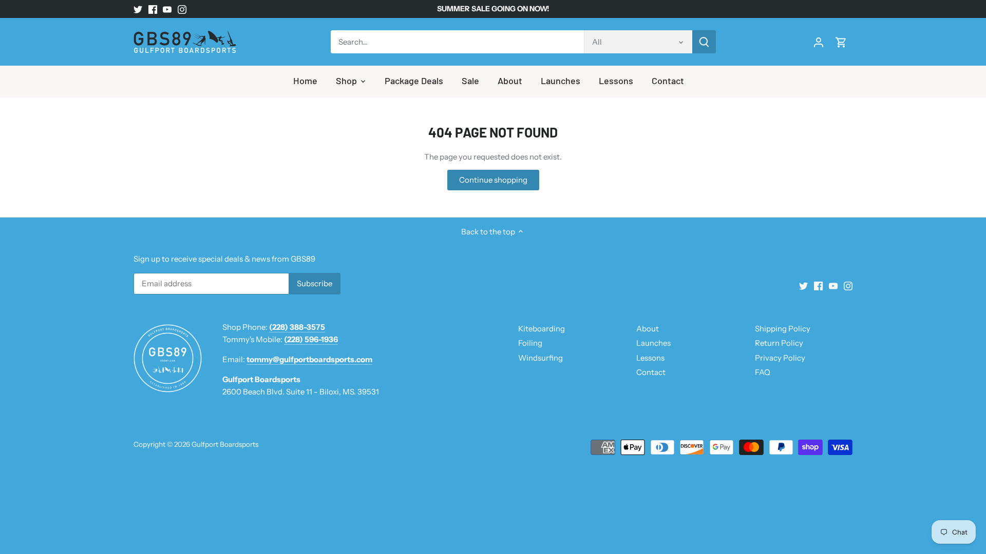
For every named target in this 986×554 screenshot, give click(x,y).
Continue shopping (493, 180)
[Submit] (704, 41)
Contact (651, 372)
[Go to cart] (841, 42)
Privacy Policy (780, 358)
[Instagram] (182, 9)
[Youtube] (167, 9)
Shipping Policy (782, 328)
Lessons (650, 358)
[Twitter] (138, 9)
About (647, 328)
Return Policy (779, 343)
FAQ (762, 372)
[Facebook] (152, 9)
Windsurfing (540, 358)
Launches (653, 343)
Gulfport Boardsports (225, 444)
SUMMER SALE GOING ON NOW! (493, 8)
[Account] (818, 42)
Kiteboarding (541, 328)
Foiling (530, 343)
